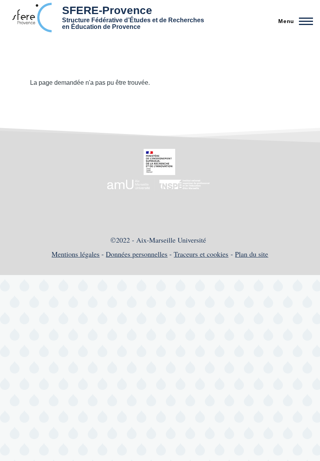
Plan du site (251, 254)
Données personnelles (136, 254)
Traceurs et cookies (201, 254)
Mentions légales (76, 254)
